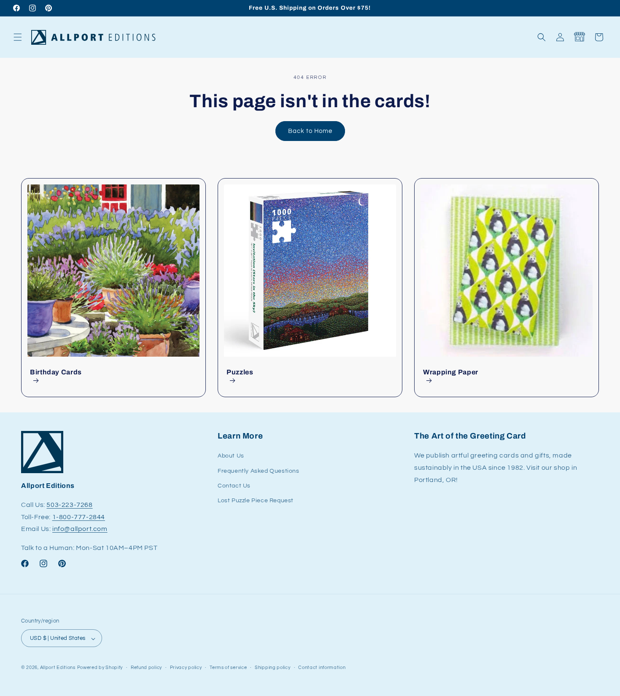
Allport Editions (57, 668)
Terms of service (228, 667)
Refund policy (146, 667)
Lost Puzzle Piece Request (256, 501)
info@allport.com (80, 529)
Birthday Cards (56, 372)
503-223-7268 (69, 504)
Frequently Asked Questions (258, 471)
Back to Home (310, 131)
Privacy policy (186, 667)
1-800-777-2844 (78, 517)
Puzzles (239, 372)
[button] (17, 37)
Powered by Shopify (100, 668)
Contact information (321, 667)
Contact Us (234, 486)
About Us (231, 456)
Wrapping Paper (450, 372)
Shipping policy (273, 667)
